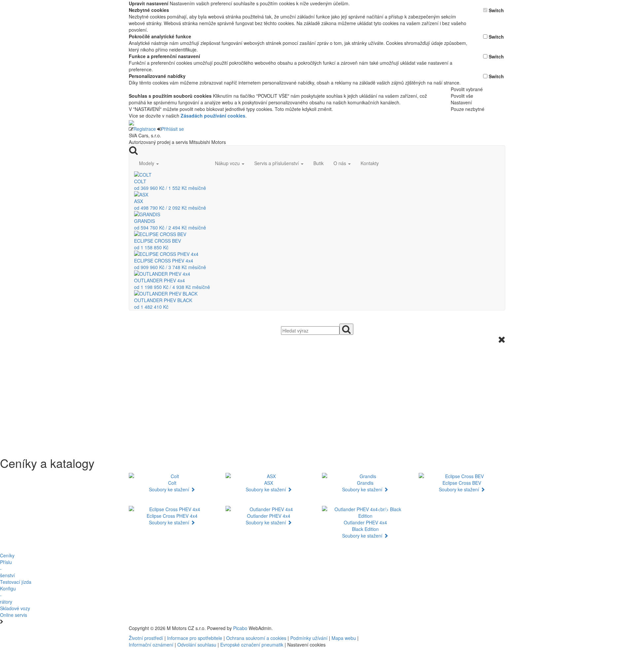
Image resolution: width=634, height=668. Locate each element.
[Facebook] (419, 628)
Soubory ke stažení (170, 489)
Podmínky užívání (309, 638)
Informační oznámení (151, 644)
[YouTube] (422, 628)
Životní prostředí (146, 638)
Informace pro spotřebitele (195, 638)
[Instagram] (424, 628)
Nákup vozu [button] (228, 163)
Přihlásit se (172, 128)
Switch (496, 10)
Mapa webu (344, 638)
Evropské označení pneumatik (251, 644)
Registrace (144, 128)
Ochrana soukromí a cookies (256, 638)
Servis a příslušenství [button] (277, 163)
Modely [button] (147, 163)
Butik (318, 163)
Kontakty (370, 163)
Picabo (240, 628)
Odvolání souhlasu (196, 644)
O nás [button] (340, 163)
